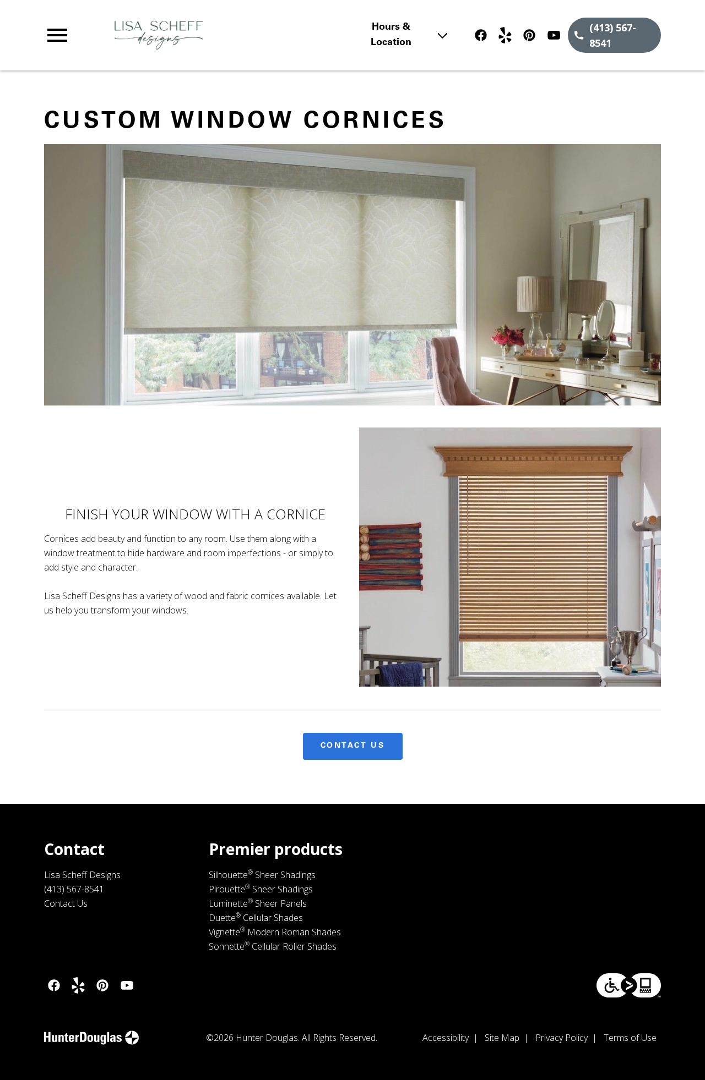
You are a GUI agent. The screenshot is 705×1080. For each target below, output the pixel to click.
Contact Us (353, 746)
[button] (57, 35)
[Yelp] (505, 35)
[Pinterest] (529, 35)
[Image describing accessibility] (628, 985)
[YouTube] (553, 35)
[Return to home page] (233, 35)
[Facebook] (481, 35)
